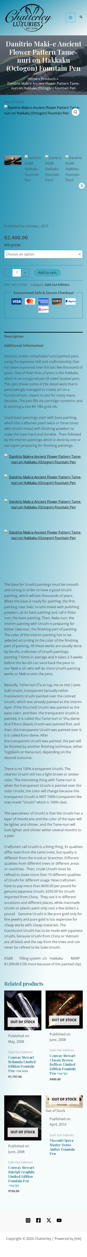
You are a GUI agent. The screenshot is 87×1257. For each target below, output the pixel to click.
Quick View (22, 1026)
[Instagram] (28, 1220)
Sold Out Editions (57, 285)
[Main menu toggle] (70, 17)
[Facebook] (38, 1220)
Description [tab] (14, 336)
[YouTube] (59, 1220)
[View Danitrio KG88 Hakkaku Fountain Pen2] (54, 169)
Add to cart (47, 272)
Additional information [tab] (24, 345)
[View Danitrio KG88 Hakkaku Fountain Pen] (33, 169)
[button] (75, 112)
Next (82, 186)
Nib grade (12, 245)
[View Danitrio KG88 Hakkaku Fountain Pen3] (74, 169)
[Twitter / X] (48, 1220)
